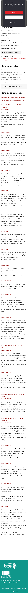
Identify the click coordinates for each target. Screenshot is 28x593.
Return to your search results (11, 52)
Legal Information (6, 580)
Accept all (14, 12)
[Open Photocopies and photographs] (3, 86)
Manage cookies (13, 582)
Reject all (14, 17)
